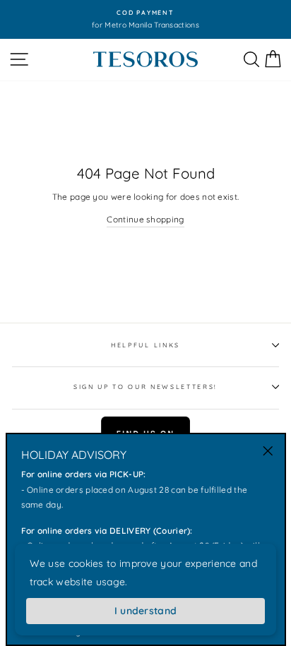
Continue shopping (145, 219)
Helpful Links (145, 345)
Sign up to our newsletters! (145, 386)
